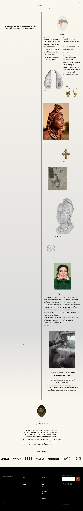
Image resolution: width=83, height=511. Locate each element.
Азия (43, 479)
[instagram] (71, 484)
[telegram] (63, 484)
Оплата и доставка (26, 482)
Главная (24, 475)
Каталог (34, 8)
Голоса (24, 479)
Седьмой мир (45, 491)
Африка (43, 477)
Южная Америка (45, 489)
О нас (44, 8)
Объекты (44, 498)
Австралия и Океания (46, 482)
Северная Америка (46, 486)
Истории (40, 8)
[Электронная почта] (65, 484)
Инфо (49, 8)
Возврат (24, 484)
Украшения (44, 493)
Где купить (25, 486)
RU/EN (80, 2)
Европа (43, 484)
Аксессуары (44, 496)
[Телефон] (68, 484)
